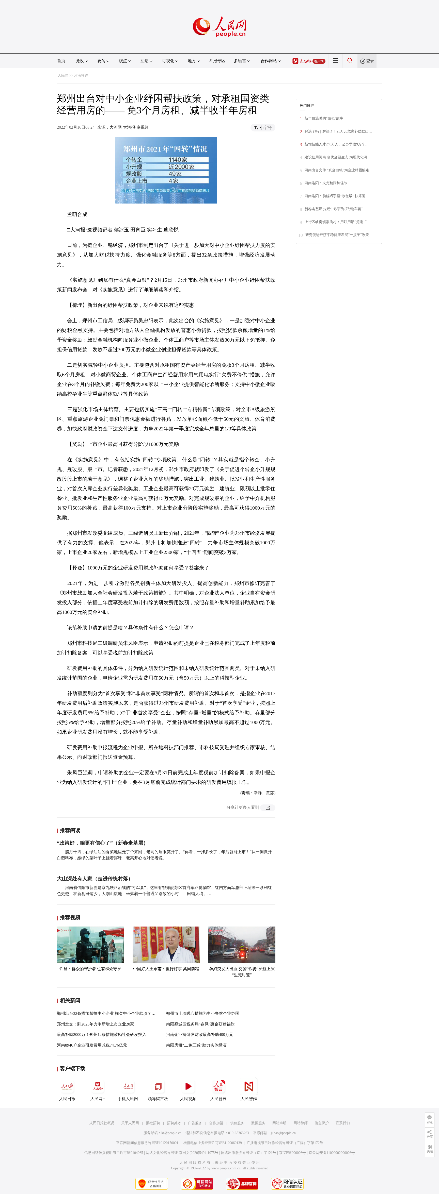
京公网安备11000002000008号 (332, 1153)
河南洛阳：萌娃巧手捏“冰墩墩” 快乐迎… (337, 196)
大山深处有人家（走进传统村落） (95, 878)
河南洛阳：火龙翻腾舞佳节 (326, 183)
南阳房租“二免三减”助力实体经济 (196, 1045)
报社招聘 (153, 1123)
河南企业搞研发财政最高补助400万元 (199, 1034)
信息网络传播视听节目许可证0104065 (113, 1153)
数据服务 (258, 1123)
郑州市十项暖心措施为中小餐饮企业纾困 (202, 1013)
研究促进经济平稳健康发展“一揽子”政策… (338, 235)
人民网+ (97, 1099)
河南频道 (81, 75)
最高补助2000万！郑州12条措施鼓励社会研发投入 (101, 1034)
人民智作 (249, 1099)
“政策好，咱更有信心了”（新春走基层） (102, 843)
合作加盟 (216, 1123)
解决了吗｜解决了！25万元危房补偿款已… (338, 131)
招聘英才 (174, 1123)
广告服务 (195, 1123)
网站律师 (300, 1123)
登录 (370, 61)
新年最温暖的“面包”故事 (324, 118)
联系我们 (343, 1123)
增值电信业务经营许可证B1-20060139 (212, 1143)
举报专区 (217, 61)
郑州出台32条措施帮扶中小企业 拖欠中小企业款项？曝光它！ (112, 1013)
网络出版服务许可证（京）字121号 (248, 1153)
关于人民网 (130, 1123)
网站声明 (279, 1123)
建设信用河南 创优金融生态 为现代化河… (338, 157)
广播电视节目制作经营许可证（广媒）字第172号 (285, 1143)
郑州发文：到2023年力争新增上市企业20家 (95, 1024)
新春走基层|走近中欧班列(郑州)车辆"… (335, 209)
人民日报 (67, 1099)
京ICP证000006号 (292, 1153)
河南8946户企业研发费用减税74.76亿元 (92, 1045)
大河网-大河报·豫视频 (129, 127)
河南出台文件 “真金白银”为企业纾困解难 (337, 170)
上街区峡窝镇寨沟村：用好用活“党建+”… (337, 222)
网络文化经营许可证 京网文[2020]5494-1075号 (182, 1153)
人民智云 (218, 1099)
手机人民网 (128, 1099)
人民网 (63, 75)
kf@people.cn (171, 1133)
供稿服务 (237, 1123)
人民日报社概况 (101, 1123)
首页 (61, 61)
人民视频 (188, 1099)
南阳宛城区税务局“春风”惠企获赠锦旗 (200, 1024)
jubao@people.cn (283, 1133)
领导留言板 (158, 1099)
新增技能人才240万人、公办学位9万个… (337, 144)
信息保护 (322, 1123)
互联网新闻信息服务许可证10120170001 (147, 1143)
